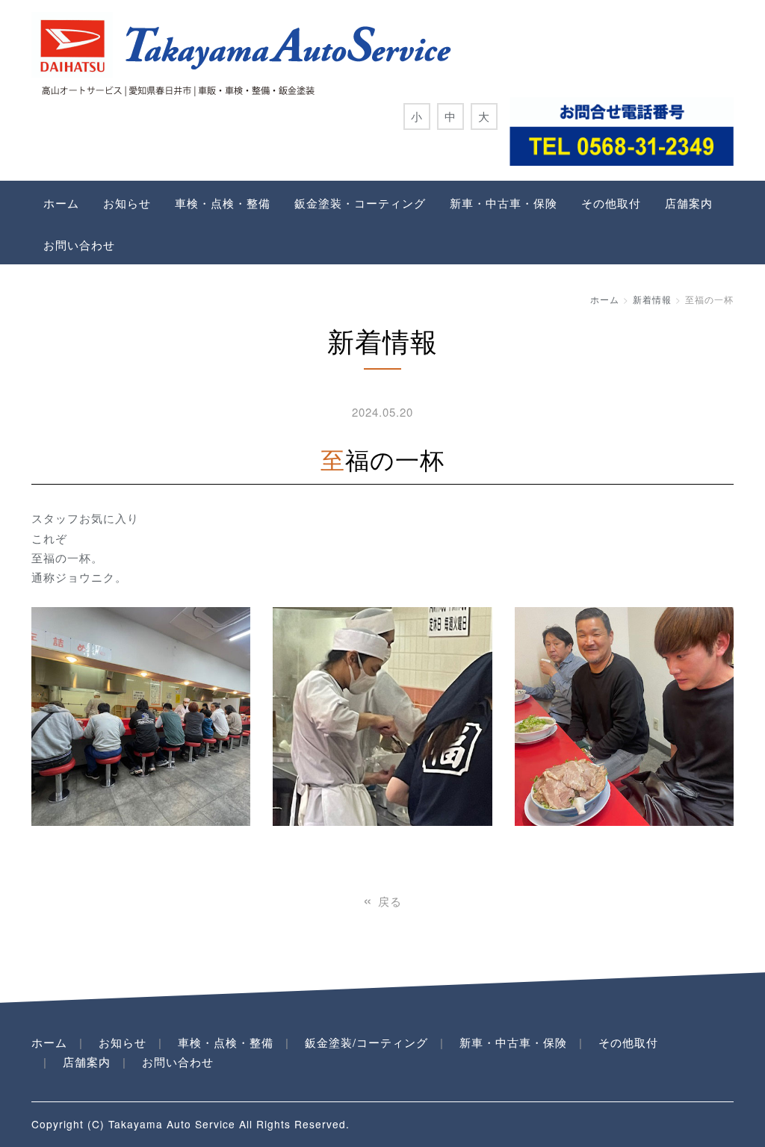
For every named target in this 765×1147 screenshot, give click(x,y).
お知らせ (127, 203)
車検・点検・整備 (222, 203)
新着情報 (652, 299)
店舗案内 (689, 203)
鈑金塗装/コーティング (366, 1042)
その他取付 (611, 203)
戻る (382, 901)
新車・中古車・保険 (503, 203)
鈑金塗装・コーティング (360, 203)
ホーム (61, 203)
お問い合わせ (79, 244)
